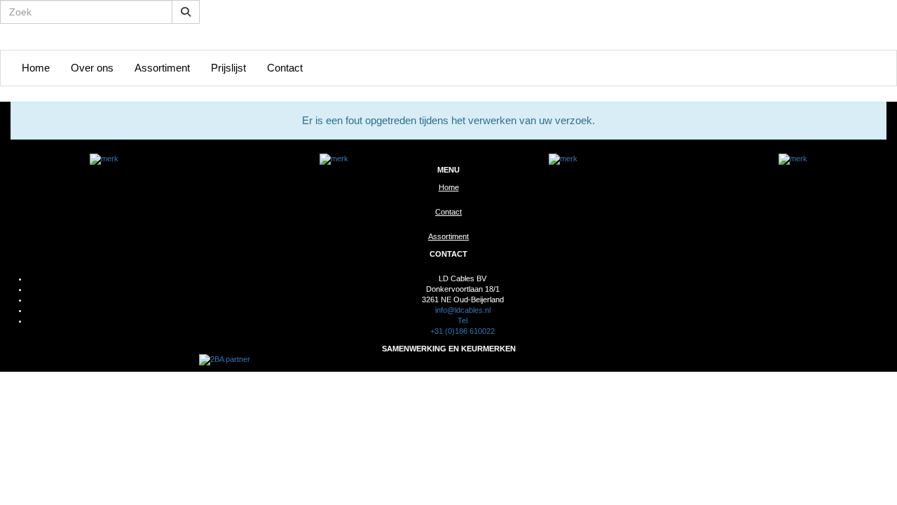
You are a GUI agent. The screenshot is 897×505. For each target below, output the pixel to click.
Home (36, 68)
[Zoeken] (186, 12)
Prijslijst (228, 68)
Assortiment (162, 68)
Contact (285, 68)
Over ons (92, 68)
